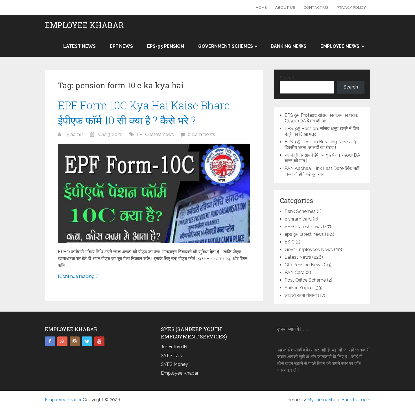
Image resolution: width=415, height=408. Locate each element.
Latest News (79, 46)
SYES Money (174, 364)
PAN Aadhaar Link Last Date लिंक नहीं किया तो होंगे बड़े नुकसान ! (322, 171)
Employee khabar (84, 25)
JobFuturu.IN (174, 346)
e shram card (298, 219)
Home (261, 7)
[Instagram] (75, 341)
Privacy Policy (351, 7)
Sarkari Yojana (299, 287)
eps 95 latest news (304, 234)
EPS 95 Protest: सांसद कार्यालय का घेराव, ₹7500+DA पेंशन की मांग (321, 118)
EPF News (121, 46)
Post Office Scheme (305, 280)
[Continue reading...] (78, 276)
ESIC (289, 242)
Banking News (288, 46)
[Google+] (62, 341)
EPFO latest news (155, 134)
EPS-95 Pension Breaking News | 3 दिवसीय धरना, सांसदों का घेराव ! (320, 144)
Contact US (315, 7)
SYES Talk (171, 355)
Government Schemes (225, 46)
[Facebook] (50, 341)
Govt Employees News (309, 249)
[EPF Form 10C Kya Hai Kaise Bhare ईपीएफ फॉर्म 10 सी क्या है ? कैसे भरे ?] (154, 193)
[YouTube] (99, 341)
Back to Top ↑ (355, 399)
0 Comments (201, 134)
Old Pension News (304, 264)
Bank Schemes (300, 211)
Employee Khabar (179, 373)
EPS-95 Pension (165, 46)
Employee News (339, 46)
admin (76, 134)
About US (285, 7)
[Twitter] (87, 341)
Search (287, 78)
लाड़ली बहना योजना (301, 295)
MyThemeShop (323, 399)
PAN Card (295, 272)
